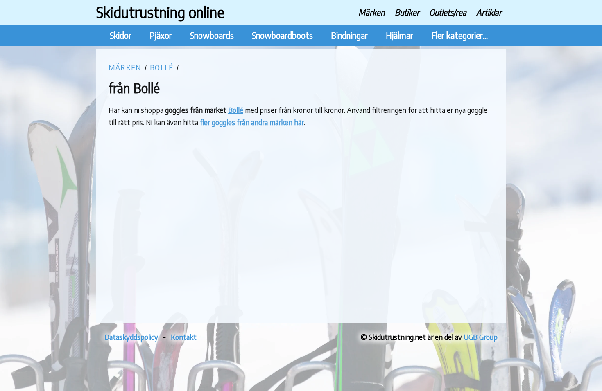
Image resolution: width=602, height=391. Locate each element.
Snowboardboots (282, 35)
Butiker (407, 12)
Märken (371, 12)
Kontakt (184, 337)
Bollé (161, 67)
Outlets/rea (447, 12)
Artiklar (489, 12)
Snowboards (212, 35)
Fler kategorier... (459, 35)
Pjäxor (160, 35)
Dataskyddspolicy (131, 337)
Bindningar (349, 35)
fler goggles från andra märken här (252, 122)
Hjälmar (399, 35)
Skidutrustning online (160, 12)
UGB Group (481, 337)
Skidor (120, 35)
